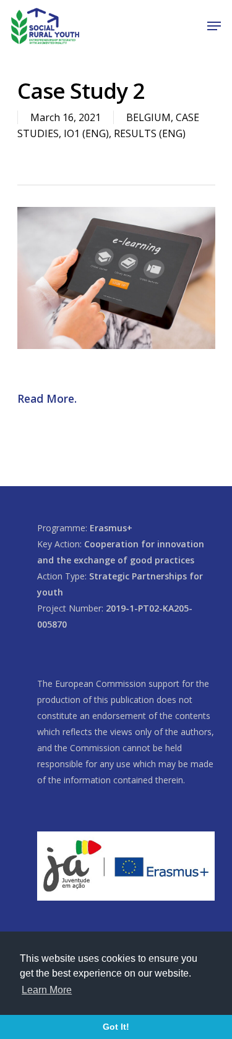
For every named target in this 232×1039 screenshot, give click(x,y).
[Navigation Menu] (214, 26)
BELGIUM (148, 117)
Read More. (47, 398)
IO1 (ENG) (86, 133)
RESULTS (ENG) (150, 133)
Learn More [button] (47, 990)
